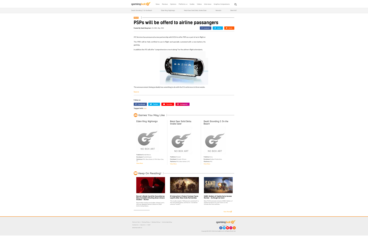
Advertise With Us (137, 227)
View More (139, 163)
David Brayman (146, 28)
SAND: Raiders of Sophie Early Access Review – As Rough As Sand (218, 197)
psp (145, 108)
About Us (142, 225)
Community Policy (167, 222)
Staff (148, 225)
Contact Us (135, 225)
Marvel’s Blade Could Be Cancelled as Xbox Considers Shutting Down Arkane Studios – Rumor (150, 197)
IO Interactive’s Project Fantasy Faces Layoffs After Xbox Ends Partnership (184, 197)
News (136, 18)
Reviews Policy (156, 222)
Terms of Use (136, 222)
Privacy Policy (146, 222)
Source (136, 92)
